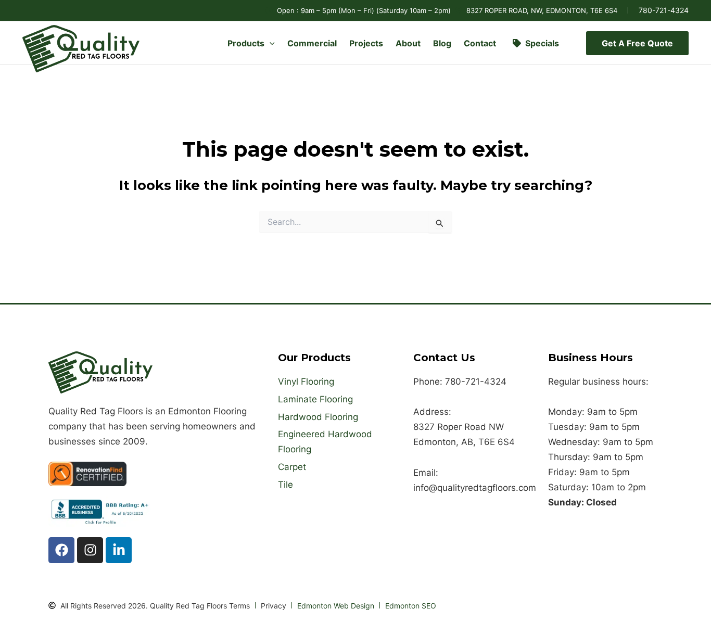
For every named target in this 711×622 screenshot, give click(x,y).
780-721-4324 (664, 10)
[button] (269, 43)
